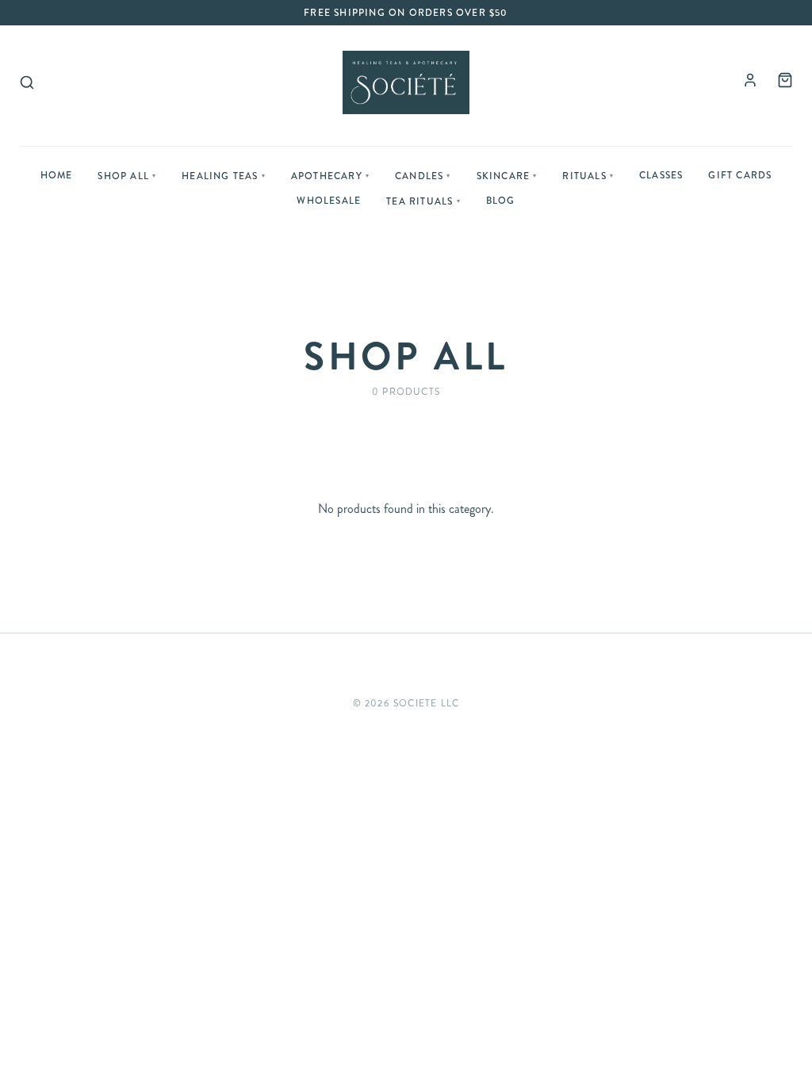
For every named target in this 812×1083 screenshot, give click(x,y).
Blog (500, 200)
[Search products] (27, 82)
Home (56, 175)
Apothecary (330, 176)
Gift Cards (740, 175)
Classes (661, 175)
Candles (423, 176)
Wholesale (329, 200)
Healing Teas (224, 176)
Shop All (127, 176)
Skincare (507, 176)
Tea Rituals (423, 201)
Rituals (588, 176)
